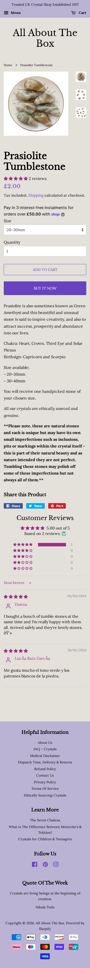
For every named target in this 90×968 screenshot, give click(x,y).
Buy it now (45, 288)
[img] (16, 596)
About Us (45, 742)
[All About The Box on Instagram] (55, 865)
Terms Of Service (45, 788)
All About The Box (45, 38)
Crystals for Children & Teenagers (45, 839)
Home (8, 65)
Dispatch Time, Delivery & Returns (45, 762)
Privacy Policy (45, 782)
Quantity (12, 242)
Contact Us (45, 775)
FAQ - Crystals (45, 749)
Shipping (36, 195)
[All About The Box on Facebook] (35, 865)
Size (8, 220)
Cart (82, 12)
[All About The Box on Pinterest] (45, 865)
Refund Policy (45, 769)
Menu (15, 12)
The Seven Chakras (45, 820)
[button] (16, 178)
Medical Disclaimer (45, 755)
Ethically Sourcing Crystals (45, 795)
